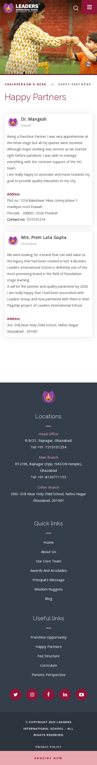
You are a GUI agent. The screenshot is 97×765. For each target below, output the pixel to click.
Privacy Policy (48, 747)
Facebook (48, 694)
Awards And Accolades (48, 570)
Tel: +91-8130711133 (48, 477)
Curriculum (48, 665)
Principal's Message (48, 579)
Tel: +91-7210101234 (48, 447)
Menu (91, 7)
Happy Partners (49, 646)
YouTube (81, 694)
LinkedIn (65, 694)
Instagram (32, 694)
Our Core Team (48, 561)
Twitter (15, 694)
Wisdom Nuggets (48, 589)
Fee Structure (48, 656)
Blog (48, 598)
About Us (48, 551)
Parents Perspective (48, 674)
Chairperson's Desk (26, 84)
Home (49, 542)
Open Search (76, 8)
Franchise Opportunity (49, 637)
